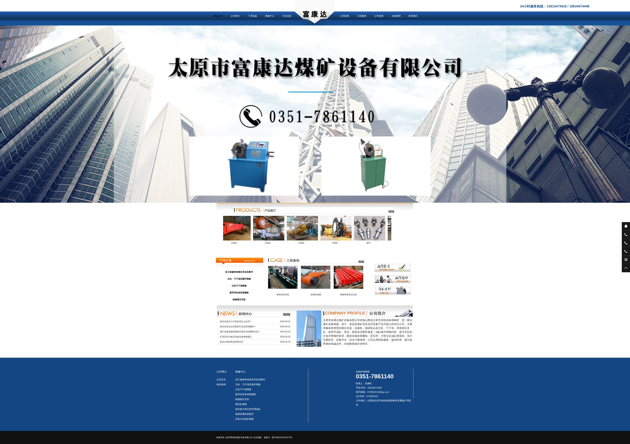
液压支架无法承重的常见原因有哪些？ (238, 326)
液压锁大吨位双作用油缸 (248, 409)
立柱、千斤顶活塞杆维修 (248, 384)
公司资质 (378, 16)
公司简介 (235, 16)
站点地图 (257, 437)
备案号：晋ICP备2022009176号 (278, 437)
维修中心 (269, 16)
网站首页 (218, 16)
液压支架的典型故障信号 (231, 342)
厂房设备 (252, 16)
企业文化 (221, 379)
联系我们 (413, 16)
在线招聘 (396, 16)
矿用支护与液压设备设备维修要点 (236, 337)
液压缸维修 (241, 404)
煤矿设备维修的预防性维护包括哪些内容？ (240, 331)
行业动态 (287, 16)
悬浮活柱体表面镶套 (245, 394)
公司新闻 (344, 16)
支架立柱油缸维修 (244, 419)
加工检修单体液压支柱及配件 (250, 379)
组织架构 (221, 384)
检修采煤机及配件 (244, 414)
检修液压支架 (242, 399)
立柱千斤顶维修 (243, 389)
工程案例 (361, 16)
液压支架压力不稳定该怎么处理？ (236, 321)
